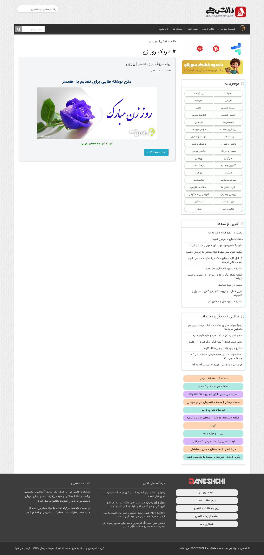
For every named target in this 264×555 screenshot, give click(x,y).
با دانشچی (163, 29)
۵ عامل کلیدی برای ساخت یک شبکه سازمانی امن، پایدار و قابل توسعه (215, 260)
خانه (173, 41)
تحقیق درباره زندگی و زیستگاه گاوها (223, 348)
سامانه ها (177, 29)
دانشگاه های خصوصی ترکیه (227, 239)
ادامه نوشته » (156, 152)
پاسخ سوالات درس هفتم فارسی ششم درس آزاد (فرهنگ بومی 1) (217, 356)
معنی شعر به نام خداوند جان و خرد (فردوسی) (218, 335)
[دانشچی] (225, 12)
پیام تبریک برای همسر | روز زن (148, 64)
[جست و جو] (19, 29)
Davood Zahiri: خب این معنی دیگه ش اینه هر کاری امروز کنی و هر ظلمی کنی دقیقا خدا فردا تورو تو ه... (135, 505)
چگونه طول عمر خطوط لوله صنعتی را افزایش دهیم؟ (214, 252)
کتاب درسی (208, 29)
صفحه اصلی (242, 28)
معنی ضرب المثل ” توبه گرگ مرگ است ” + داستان (214, 342)
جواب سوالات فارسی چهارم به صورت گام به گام (217, 365)
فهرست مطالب (227, 29)
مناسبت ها (163, 71)
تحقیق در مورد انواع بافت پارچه (225, 233)
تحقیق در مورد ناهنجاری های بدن (224, 268)
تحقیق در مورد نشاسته (230, 285)
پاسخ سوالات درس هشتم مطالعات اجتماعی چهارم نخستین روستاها (215, 327)
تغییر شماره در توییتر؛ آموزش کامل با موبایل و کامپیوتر (217, 293)
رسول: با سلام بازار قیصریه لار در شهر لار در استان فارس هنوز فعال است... (135, 494)
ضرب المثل (192, 29)
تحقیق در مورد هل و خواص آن (225, 301)
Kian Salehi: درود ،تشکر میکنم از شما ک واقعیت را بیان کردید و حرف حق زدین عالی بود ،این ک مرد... (134, 515)
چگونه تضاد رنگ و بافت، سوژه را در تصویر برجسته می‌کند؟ (215, 277)
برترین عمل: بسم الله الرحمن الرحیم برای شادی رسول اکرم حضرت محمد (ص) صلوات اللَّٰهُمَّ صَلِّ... (133, 525)
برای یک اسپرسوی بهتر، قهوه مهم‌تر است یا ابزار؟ (216, 245)
